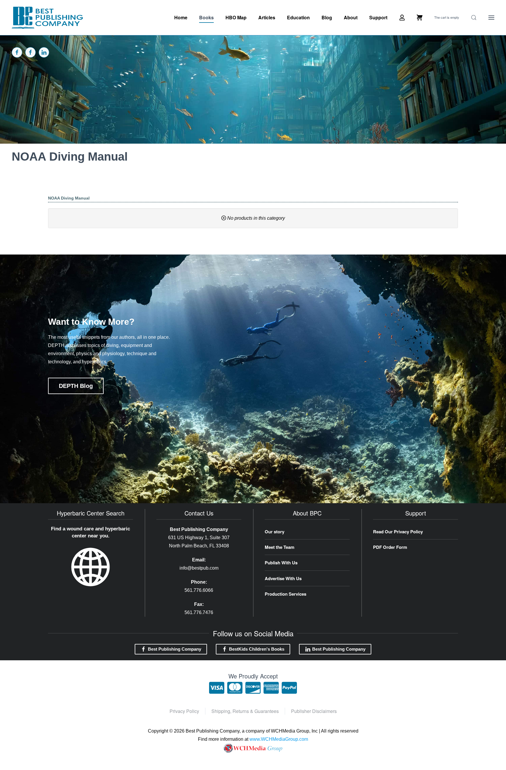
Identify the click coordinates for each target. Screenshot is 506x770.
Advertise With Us (283, 578)
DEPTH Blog (76, 386)
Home (180, 17)
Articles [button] (266, 17)
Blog (327, 17)
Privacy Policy (184, 711)
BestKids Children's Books (256, 649)
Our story (274, 531)
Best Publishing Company (174, 649)
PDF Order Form (390, 547)
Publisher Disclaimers (314, 711)
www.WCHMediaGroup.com (278, 739)
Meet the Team (279, 547)
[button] (474, 17)
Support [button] (378, 17)
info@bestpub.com (199, 568)
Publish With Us (281, 562)
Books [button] (206, 17)
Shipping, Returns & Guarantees (245, 711)
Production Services (285, 594)
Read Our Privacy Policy (398, 531)
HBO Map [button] (236, 17)
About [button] (351, 17)
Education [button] (298, 17)
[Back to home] (47, 17)
